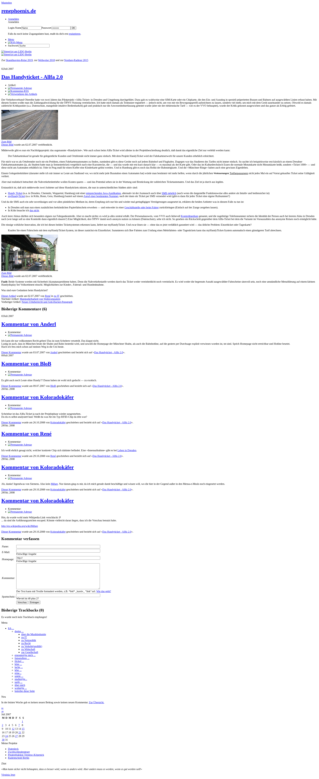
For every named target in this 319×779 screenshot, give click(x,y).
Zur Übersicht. (96, 702)
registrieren (74, 33)
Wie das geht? (103, 591)
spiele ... (19, 676)
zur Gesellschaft (29, 652)
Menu (11, 39)
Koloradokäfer (58, 422)
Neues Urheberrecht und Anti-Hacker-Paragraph (47, 302)
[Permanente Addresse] (20, 88)
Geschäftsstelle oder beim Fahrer (141, 207)
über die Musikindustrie (33, 634)
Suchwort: (13, 45)
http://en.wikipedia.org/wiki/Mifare (19, 526)
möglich (169, 193)
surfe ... (18, 682)
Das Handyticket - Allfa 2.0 (32, 77)
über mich (20, 685)
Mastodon (6, 2)
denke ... (19, 631)
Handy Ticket (15, 193)
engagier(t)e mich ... (25, 655)
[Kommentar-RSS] (18, 91)
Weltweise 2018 (46, 60)
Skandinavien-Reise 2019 (19, 60)
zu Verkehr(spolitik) (31, 646)
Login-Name (14, 27)
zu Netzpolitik (28, 640)
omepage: (8, 559)
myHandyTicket (16, 196)
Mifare (54, 483)
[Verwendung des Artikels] (22, 94)
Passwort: (47, 27)
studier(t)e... (21, 679)
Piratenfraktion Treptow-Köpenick (26, 754)
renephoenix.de (18, 11)
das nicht (34, 210)
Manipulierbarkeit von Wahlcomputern (40, 299)
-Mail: (6, 552)
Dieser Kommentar (11, 352)
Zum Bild (6, 141)
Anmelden (13, 19)
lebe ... (18, 670)
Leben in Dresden (126, 450)
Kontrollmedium (189, 216)
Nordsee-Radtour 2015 (76, 60)
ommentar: (8, 578)
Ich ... (11, 628)
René (48, 296)
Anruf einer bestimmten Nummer (101, 196)
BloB (53, 386)
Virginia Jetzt (8, 774)
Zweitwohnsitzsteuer (19, 751)
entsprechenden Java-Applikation (103, 193)
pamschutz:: (9, 596)
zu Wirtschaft (28, 649)
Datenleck (13, 748)
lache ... (19, 667)
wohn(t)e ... (21, 688)
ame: (5, 546)
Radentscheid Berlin (18, 757)
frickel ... (19, 661)
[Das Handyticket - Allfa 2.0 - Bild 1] (29, 138)
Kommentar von (28, 324)
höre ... (18, 664)
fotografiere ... (22, 658)
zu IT (56, 296)
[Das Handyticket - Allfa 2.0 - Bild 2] (29, 270)
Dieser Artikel (8, 296)
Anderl (53, 352)
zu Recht (26, 643)
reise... (18, 673)
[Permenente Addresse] (20, 335)
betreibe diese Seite (25, 691)
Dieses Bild (7, 144)
